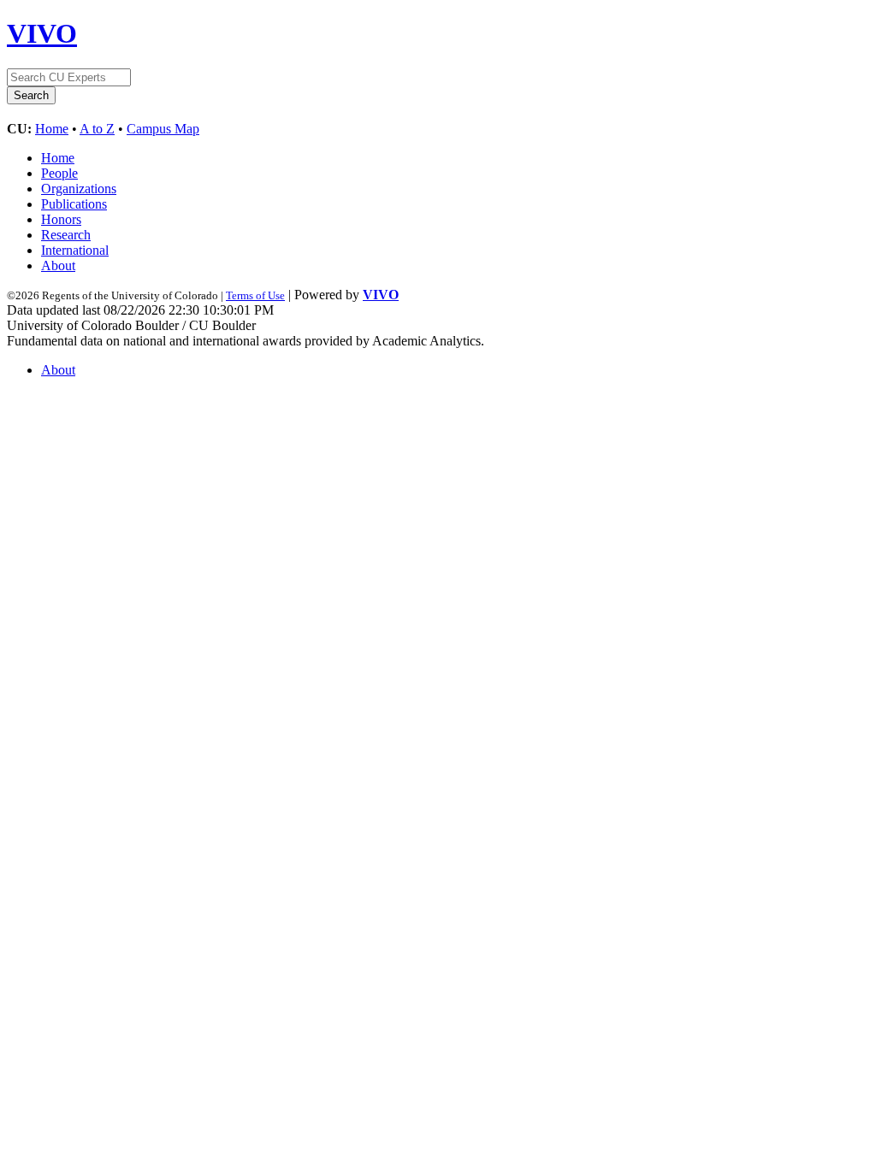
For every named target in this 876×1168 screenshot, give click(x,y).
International (75, 250)
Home (51, 128)
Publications (74, 204)
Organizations (78, 188)
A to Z (97, 128)
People (59, 173)
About (58, 265)
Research (66, 234)
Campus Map (163, 128)
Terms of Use (255, 295)
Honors (61, 219)
